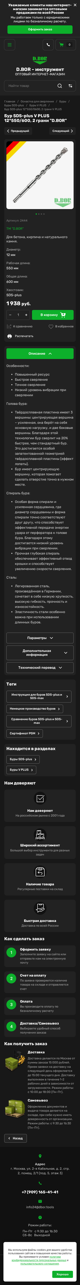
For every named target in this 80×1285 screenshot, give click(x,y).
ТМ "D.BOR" (15, 229)
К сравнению (22, 326)
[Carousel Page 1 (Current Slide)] (36, 214)
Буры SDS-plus (14, 105)
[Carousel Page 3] (41, 214)
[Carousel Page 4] (44, 214)
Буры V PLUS (37, 105)
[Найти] (59, 85)
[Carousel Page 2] (38, 214)
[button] (9, 44)
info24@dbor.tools (40, 1207)
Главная (9, 101)
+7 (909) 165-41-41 (40, 1192)
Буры (62, 101)
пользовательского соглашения (39, 1263)
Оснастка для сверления (37, 101)
